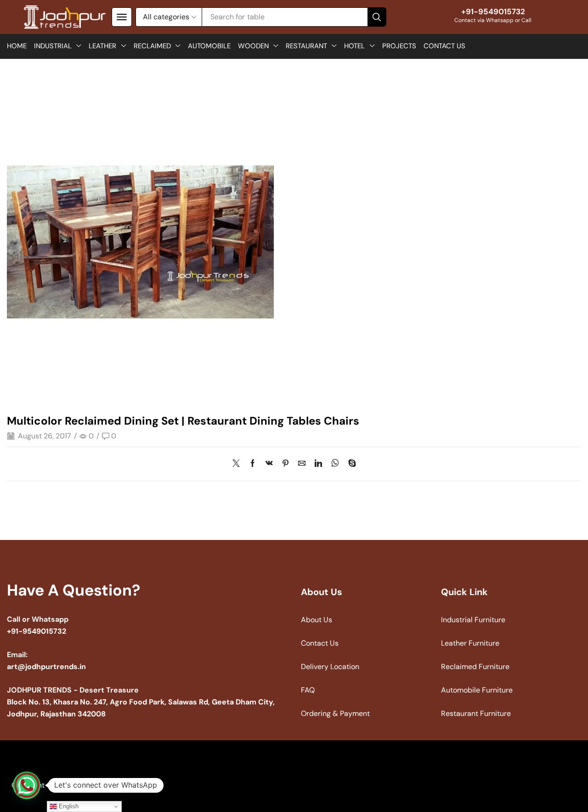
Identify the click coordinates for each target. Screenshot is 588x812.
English (68, 806)
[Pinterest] (285, 464)
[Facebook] (252, 464)
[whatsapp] (335, 464)
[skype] (350, 464)
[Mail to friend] (302, 464)
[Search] (377, 17)
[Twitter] (238, 464)
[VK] (269, 464)
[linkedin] (318, 464)
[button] (122, 17)
